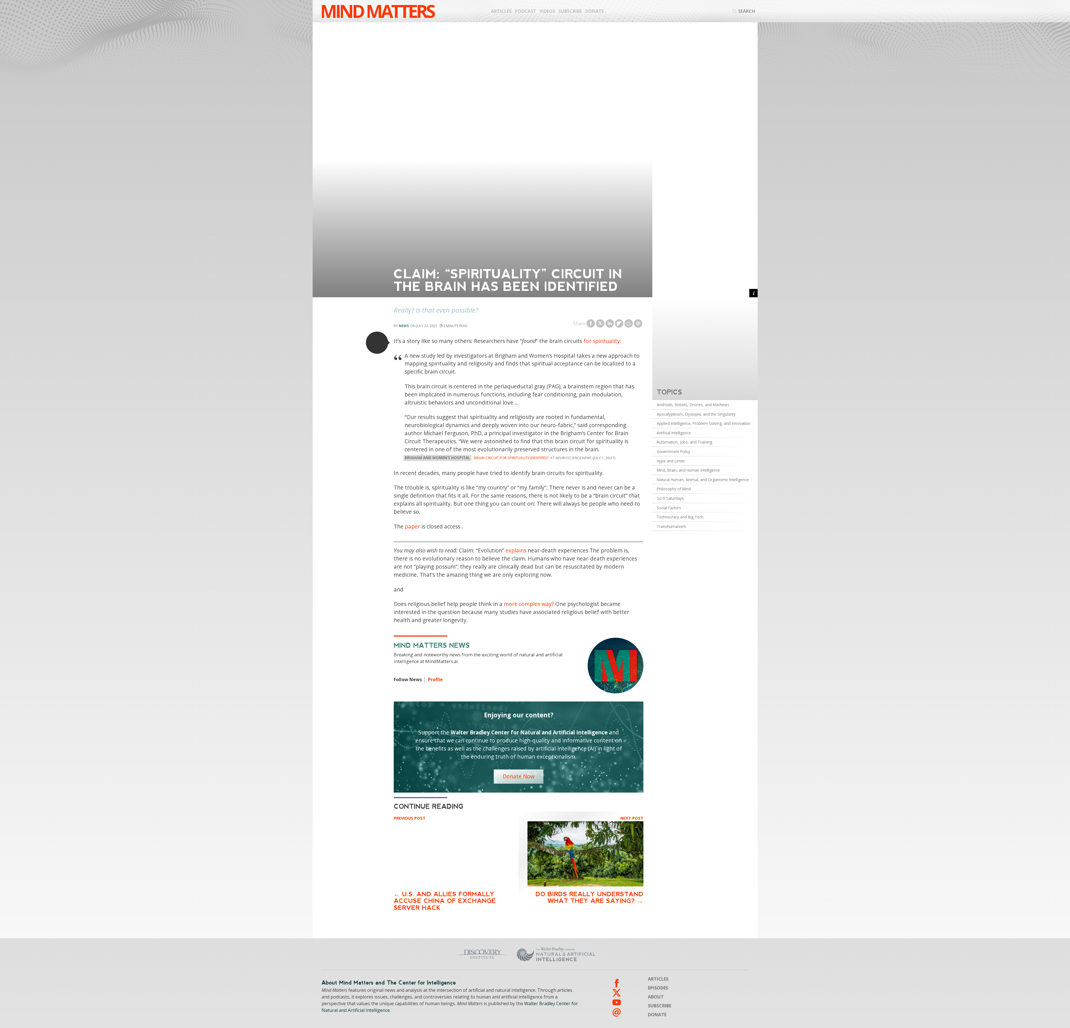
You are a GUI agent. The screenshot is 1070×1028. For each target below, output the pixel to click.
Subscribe (570, 11)
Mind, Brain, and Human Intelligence (688, 470)
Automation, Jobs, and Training (684, 442)
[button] (377, 343)
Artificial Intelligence (674, 432)
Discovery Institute (438, 954)
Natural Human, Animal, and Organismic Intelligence (703, 479)
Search (746, 11)
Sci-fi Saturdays (670, 498)
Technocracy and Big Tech (680, 517)
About (656, 997)
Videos (547, 11)
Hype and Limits (671, 461)
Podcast (525, 11)
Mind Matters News (432, 645)
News (404, 325)
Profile (435, 679)
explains (515, 550)
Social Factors (669, 507)
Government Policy (673, 451)
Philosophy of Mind (674, 488)
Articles (501, 11)
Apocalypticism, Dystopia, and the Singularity (696, 414)
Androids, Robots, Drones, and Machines (693, 404)
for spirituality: (602, 341)
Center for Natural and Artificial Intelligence (610, 954)
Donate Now (518, 776)
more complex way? (529, 604)
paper (412, 526)
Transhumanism (671, 526)
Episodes (658, 988)
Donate (594, 11)
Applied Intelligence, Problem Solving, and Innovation (703, 423)
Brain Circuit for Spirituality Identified (511, 457)
